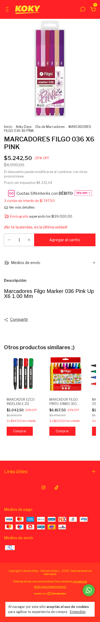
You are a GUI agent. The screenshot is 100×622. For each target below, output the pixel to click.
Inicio (8, 127)
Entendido (78, 612)
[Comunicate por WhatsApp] (89, 590)
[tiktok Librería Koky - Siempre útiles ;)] (56, 487)
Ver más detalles (21, 207)
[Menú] (8, 10)
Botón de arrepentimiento (50, 586)
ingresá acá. (80, 581)
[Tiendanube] (50, 594)
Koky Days (23, 127)
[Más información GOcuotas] (83, 193)
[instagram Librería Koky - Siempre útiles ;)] (43, 487)
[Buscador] (83, 10)
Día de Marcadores (50, 127)
